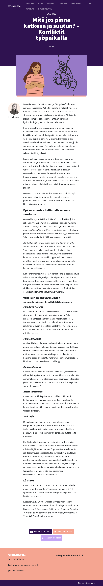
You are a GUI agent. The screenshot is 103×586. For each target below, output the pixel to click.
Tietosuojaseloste (86, 583)
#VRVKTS (30, 9)
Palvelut (51, 3)
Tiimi (89, 3)
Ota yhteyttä (45, 9)
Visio (40, 3)
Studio (63, 3)
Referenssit (77, 3)
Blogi (51, 47)
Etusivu (30, 3)
